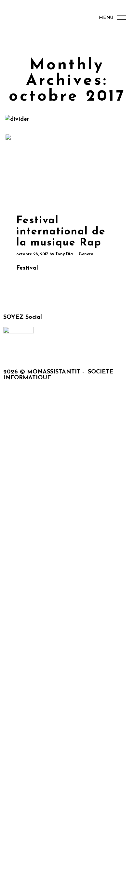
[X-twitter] (48, 351)
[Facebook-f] (29, 351)
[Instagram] (66, 351)
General (87, 254)
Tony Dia (64, 254)
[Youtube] (84, 351)
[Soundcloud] (11, 351)
